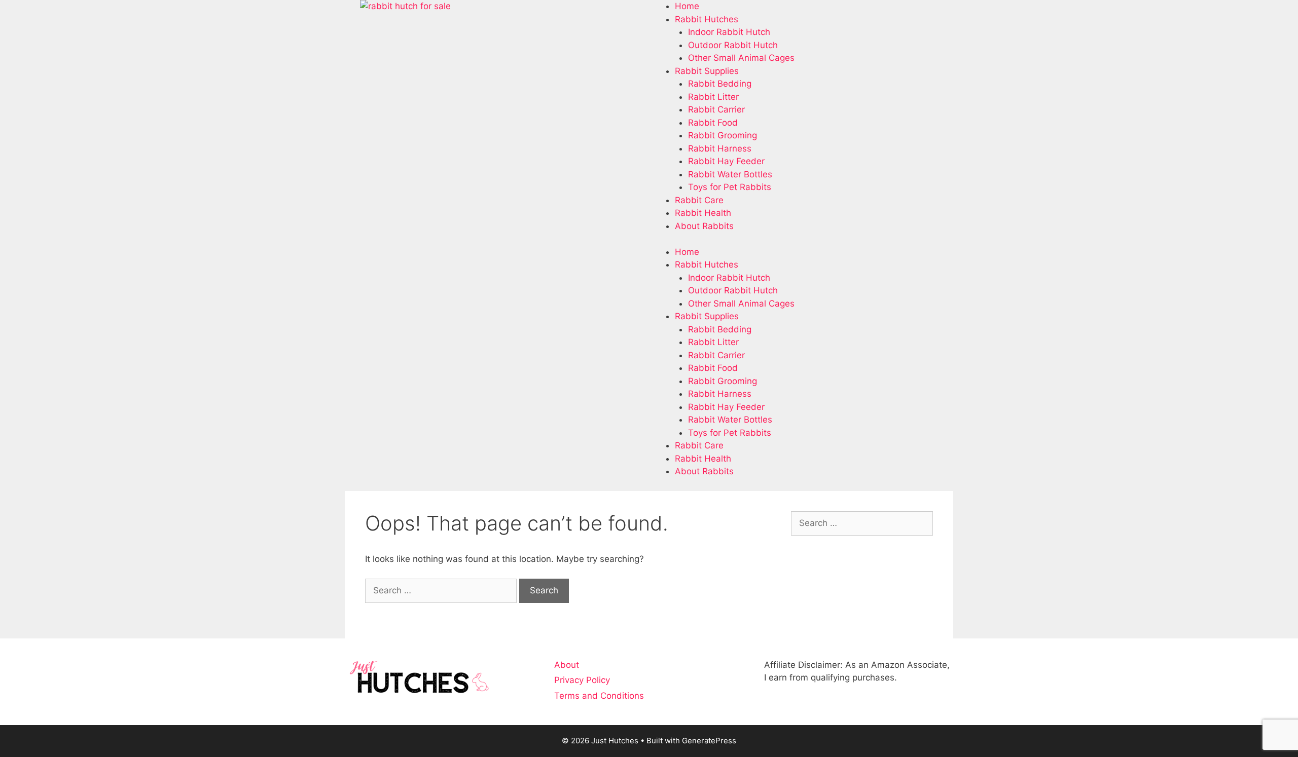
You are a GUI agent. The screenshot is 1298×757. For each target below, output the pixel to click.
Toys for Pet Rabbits (729, 187)
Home (687, 6)
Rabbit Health (703, 213)
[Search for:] (442, 590)
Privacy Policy (582, 680)
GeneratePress (709, 740)
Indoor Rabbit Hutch (729, 32)
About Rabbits (704, 226)
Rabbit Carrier (716, 109)
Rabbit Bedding (719, 84)
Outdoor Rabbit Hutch (733, 45)
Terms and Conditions (599, 696)
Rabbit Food (713, 123)
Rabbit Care (699, 200)
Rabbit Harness (719, 148)
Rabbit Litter (713, 97)
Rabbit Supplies (707, 71)
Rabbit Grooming (722, 135)
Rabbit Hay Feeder (726, 161)
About (566, 665)
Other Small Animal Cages (741, 58)
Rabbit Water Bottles (730, 174)
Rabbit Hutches (706, 19)
